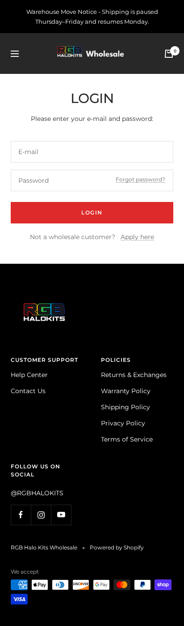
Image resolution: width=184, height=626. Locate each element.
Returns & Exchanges (134, 375)
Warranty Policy (126, 391)
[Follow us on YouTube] (61, 515)
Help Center (29, 375)
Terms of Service (127, 439)
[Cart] (168, 54)
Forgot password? (140, 179)
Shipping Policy (125, 407)
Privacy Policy (123, 423)
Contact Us (28, 391)
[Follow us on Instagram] (41, 515)
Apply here (137, 237)
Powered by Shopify (117, 547)
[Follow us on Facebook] (21, 515)
